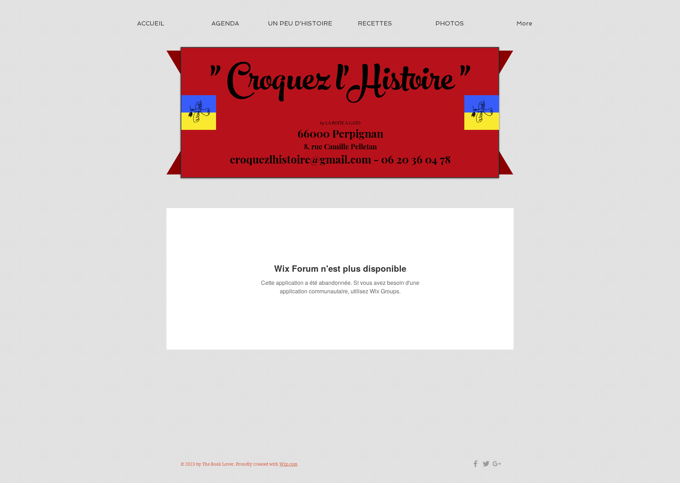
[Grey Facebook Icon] (475, 463)
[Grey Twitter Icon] (486, 463)
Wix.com (288, 464)
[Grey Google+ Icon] (496, 463)
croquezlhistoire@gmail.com (300, 159)
